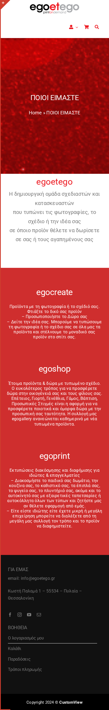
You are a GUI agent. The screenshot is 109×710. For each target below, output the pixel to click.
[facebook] (10, 615)
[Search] (97, 27)
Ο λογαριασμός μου (26, 638)
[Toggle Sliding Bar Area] (5, 5)
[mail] (39, 615)
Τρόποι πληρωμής (25, 669)
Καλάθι (14, 648)
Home (35, 112)
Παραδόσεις (19, 659)
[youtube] (29, 615)
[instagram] (19, 615)
